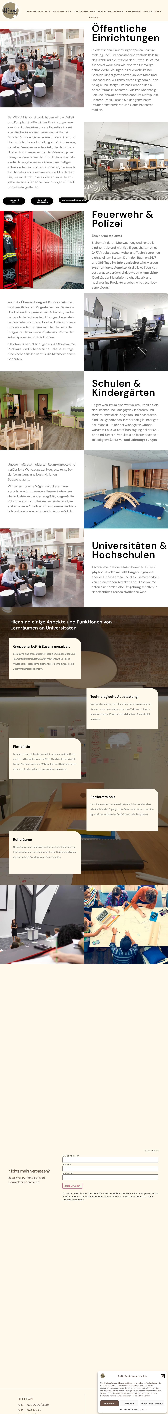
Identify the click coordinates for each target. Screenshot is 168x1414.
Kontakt (94, 17)
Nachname (67, 1173)
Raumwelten (61, 11)
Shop (158, 11)
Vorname (66, 1164)
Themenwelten (83, 11)
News (146, 11)
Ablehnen (129, 1403)
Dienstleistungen (109, 11)
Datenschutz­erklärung (128, 1409)
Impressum (142, 1409)
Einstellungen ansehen (152, 1403)
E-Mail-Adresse (70, 1156)
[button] (162, 1376)
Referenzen (133, 11)
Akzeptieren (109, 1403)
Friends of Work (37, 11)
